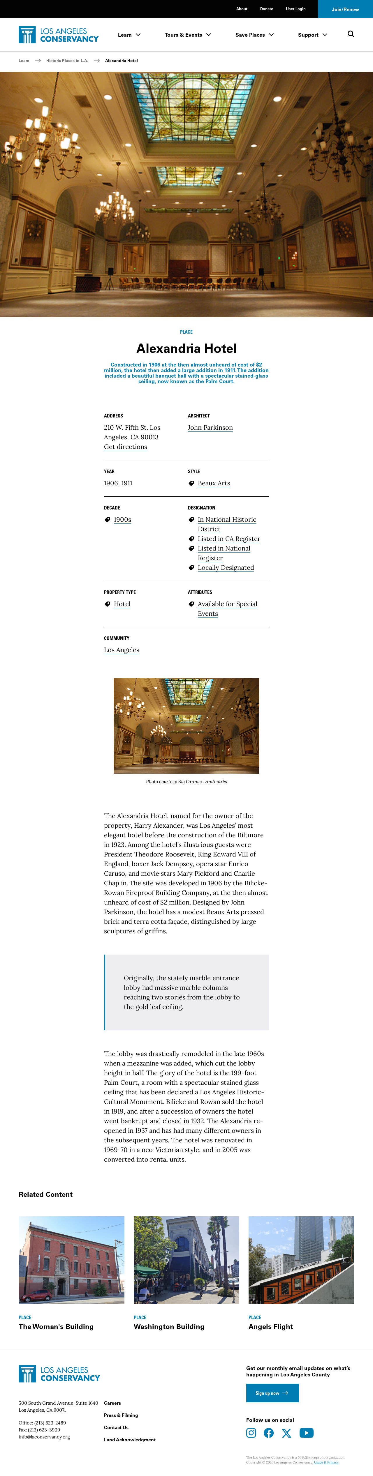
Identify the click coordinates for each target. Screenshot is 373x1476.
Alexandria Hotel (121, 60)
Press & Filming (121, 1415)
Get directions (125, 447)
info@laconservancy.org (44, 1437)
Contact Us (116, 1427)
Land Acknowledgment (130, 1440)
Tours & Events (183, 34)
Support (308, 34)
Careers (112, 1403)
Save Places (250, 34)
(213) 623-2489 (50, 1423)
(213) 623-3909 (44, 1430)
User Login (296, 8)
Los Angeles (121, 650)
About (241, 8)
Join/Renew (345, 9)
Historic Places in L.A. (67, 60)
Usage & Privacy (326, 1462)
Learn (125, 34)
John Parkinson (210, 427)
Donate (266, 8)
